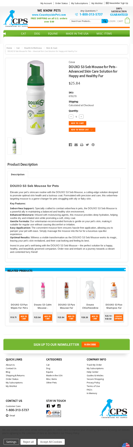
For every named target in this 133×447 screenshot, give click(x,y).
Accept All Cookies (51, 442)
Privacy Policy (93, 382)
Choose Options (118, 317)
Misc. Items (104, 33)
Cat (23, 33)
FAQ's (89, 389)
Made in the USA (77, 33)
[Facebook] (70, 144)
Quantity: (73, 110)
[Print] (81, 144)
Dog (37, 33)
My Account (46, 3)
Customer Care (17, 408)
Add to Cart (24, 317)
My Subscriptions (79, 3)
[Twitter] (87, 144)
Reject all (28, 442)
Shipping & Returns (15, 375)
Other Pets (66, 38)
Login (111, 21)
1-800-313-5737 (91, 14)
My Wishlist (97, 3)
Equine (53, 33)
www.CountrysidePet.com (49, 14)
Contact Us (11, 368)
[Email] (76, 144)
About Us (10, 364)
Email (12, 415)
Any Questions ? (88, 10)
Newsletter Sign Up (118, 3)
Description (17, 174)
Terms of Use (93, 386)
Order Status (61, 3)
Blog (8, 371)
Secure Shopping (95, 379)
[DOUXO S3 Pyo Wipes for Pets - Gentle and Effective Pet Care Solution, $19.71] (19, 290)
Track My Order (94, 364)
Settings (11, 442)
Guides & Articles (95, 375)
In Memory (92, 393)
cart (120, 21)
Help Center (92, 371)
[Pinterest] (93, 144)
